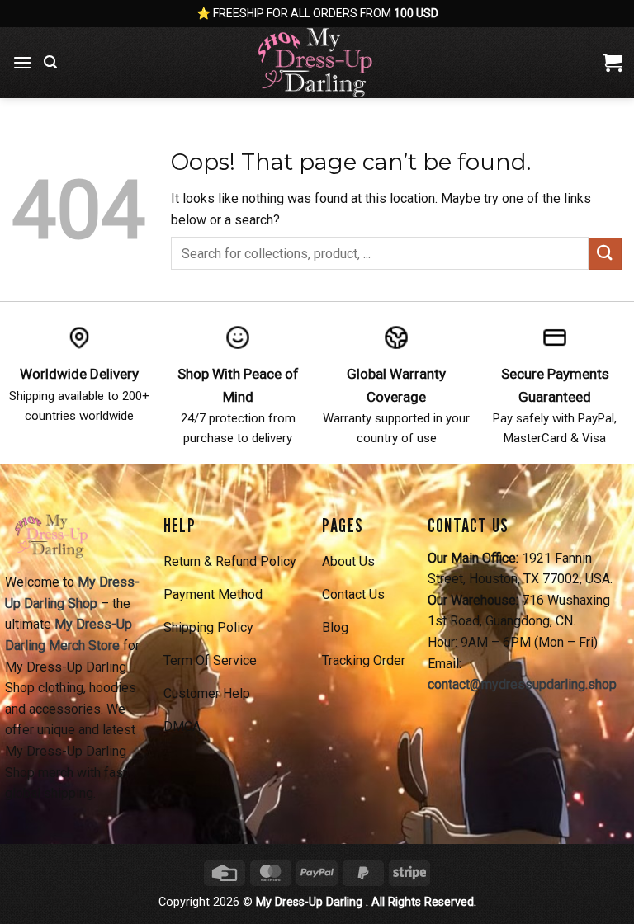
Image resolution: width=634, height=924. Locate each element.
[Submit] (605, 254)
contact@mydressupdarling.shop (522, 684)
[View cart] (612, 62)
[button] (22, 62)
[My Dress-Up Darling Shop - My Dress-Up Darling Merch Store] (317, 62)
